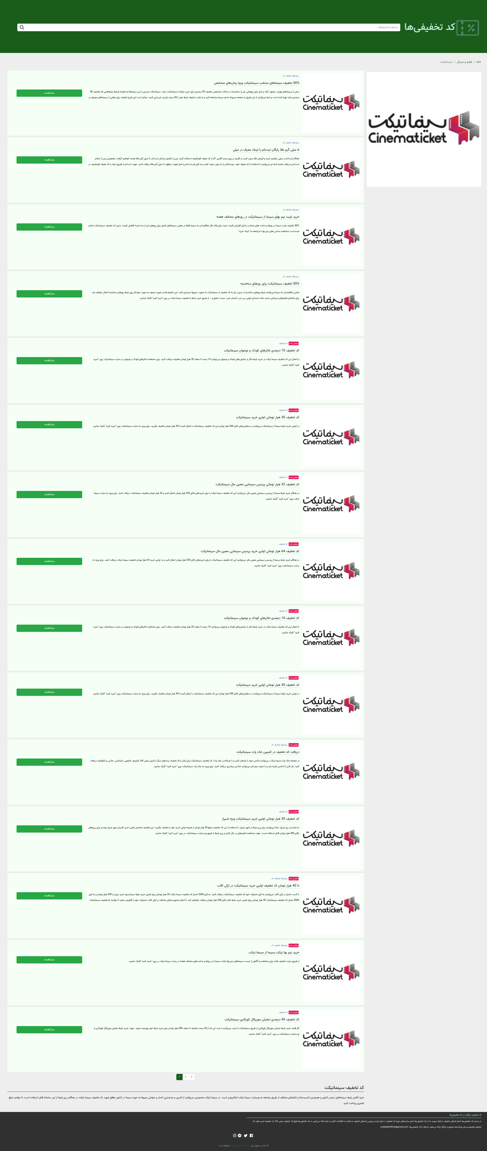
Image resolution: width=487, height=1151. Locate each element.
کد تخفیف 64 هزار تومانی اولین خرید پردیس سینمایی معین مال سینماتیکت (250, 551)
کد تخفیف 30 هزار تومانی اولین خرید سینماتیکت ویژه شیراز (260, 818)
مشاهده (49, 93)
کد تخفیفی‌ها (240, 1145)
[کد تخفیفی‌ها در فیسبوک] (251, 1136)
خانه (478, 62)
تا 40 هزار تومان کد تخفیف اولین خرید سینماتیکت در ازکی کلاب (258, 885)
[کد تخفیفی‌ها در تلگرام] (239, 1136)
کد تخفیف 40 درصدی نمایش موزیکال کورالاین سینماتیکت (262, 1019)
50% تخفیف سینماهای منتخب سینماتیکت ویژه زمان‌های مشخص (256, 83)
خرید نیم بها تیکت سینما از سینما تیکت (274, 952)
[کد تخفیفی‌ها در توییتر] (245, 1136)
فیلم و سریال (464, 62)
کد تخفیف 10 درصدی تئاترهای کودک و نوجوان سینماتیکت (261, 350)
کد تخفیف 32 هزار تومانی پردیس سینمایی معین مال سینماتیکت (257, 484)
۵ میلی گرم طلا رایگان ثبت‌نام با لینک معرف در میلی (266, 149)
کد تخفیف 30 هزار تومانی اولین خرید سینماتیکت (267, 417)
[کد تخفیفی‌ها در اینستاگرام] (234, 1136)
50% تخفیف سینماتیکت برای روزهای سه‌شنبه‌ (269, 283)
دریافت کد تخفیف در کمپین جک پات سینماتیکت (267, 752)
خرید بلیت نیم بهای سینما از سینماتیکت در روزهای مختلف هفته (257, 216)
